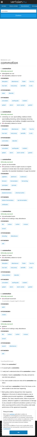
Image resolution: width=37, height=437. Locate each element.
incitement (23, 177)
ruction (17, 224)
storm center (20, 105)
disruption (5, 81)
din (3, 224)
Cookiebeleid (7, 429)
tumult (4, 228)
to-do (30, 86)
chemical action (20, 193)
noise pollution (6, 275)
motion (4, 314)
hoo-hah (4, 86)
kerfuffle (23, 86)
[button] (2, 2)
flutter (24, 81)
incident (25, 101)
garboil (30, 105)
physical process (6, 193)
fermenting (25, 181)
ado (3, 243)
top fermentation (22, 200)
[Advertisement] (18, 38)
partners (12, 414)
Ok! (18, 432)
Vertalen (4, 6)
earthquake (15, 101)
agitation (4, 177)
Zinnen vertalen (13, 6)
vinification (5, 204)
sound (4, 346)
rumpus (26, 224)
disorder (11, 93)
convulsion (5, 101)
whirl (3, 307)
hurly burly (14, 86)
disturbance (15, 81)
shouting (4, 236)
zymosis (14, 185)
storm (11, 105)
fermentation (14, 181)
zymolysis (5, 185)
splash (4, 105)
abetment (13, 177)
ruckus (10, 224)
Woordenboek (25, 6)
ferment (4, 181)
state (3, 93)
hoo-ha (32, 81)
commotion (5, 141)
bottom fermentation (8, 200)
